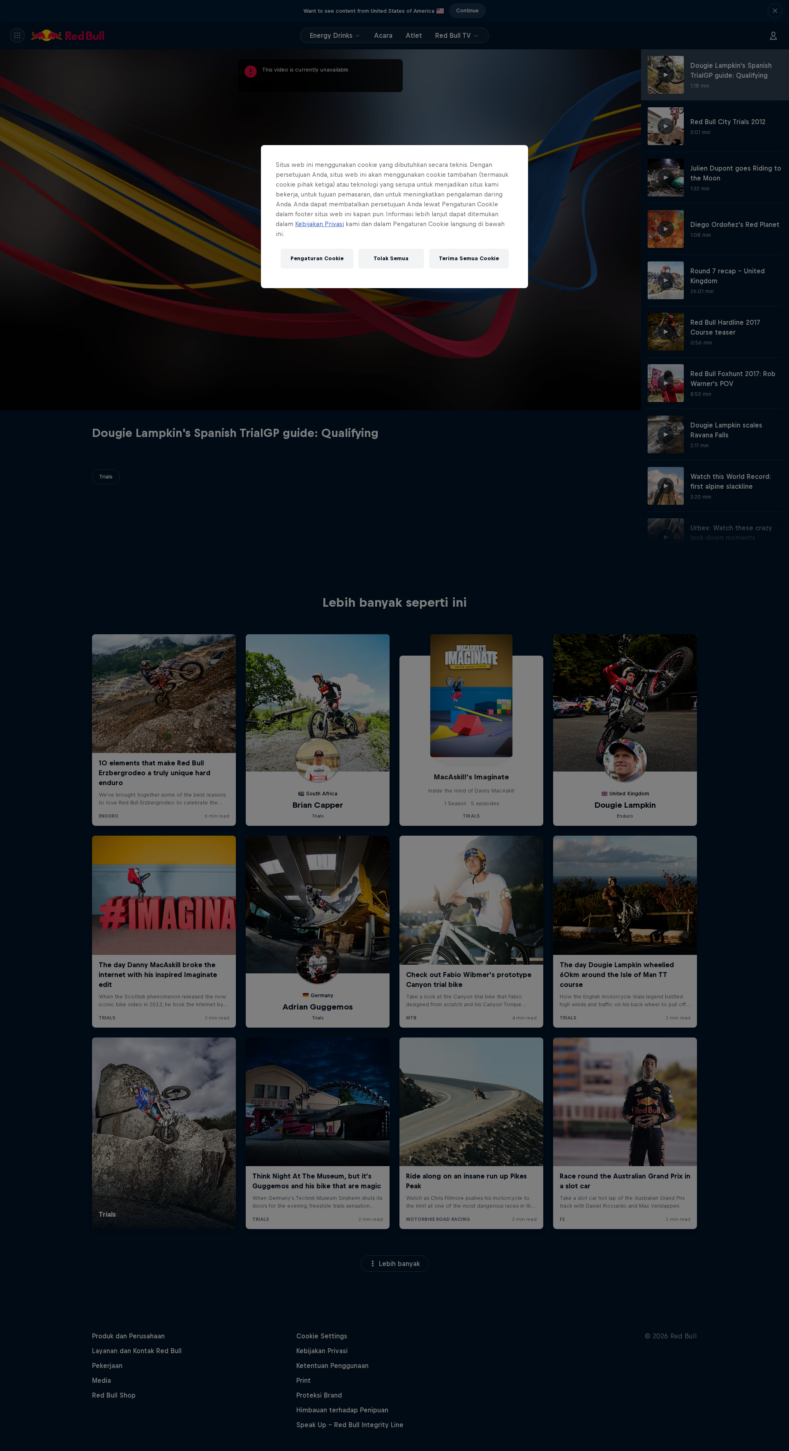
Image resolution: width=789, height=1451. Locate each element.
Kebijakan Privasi (319, 223)
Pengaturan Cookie (317, 258)
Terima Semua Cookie (469, 258)
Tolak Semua (391, 258)
